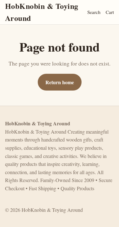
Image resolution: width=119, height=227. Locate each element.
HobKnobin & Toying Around (41, 11)
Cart (110, 12)
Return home (59, 82)
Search (94, 12)
